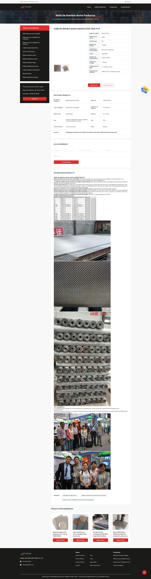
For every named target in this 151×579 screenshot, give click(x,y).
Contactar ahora (108, 85)
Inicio (53, 19)
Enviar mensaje (66, 162)
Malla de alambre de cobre (30, 59)
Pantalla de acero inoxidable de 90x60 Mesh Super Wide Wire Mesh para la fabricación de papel (100, 534)
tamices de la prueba (29, 51)
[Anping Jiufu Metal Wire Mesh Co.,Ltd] (25, 7)
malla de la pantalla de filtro (30, 48)
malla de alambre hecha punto (31, 70)
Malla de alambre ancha (63, 19)
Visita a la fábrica (80, 558)
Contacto (35, 99)
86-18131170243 (39, 90)
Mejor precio (94, 85)
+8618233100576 (34, 93)
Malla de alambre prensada (30, 77)
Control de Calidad (80, 562)
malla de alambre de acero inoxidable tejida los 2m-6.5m (79, 534)
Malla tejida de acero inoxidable (31, 33)
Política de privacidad (95, 565)
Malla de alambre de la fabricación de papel (94, 495)
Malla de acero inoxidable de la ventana (31, 43)
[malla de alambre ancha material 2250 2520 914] (60, 522)
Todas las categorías (118, 565)
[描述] (131, 11)
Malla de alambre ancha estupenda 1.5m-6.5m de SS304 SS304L (60, 534)
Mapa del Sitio (93, 562)
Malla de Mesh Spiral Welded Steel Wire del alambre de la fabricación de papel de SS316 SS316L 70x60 (120, 534)
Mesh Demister (27, 73)
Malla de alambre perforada (30, 66)
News (91, 555)
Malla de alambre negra (29, 62)
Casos (91, 558)
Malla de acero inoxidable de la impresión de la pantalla (78, 500)
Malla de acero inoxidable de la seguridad (31, 38)
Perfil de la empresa (80, 555)
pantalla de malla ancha (69, 495)
